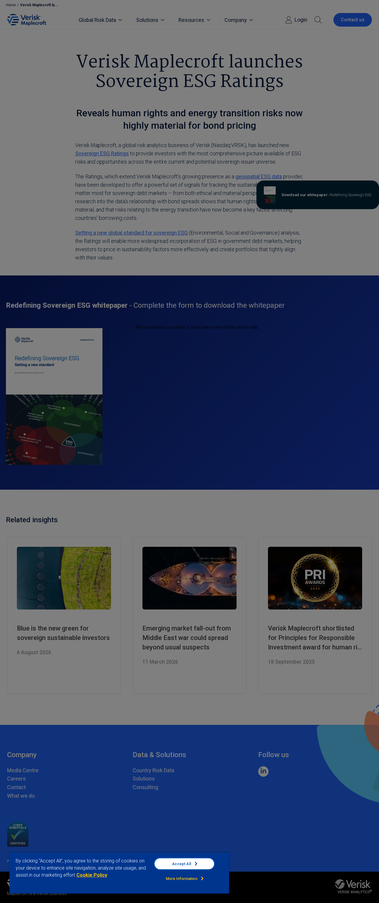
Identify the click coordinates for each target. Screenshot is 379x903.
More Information (181, 878)
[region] (119, 873)
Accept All (181, 864)
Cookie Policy (91, 875)
